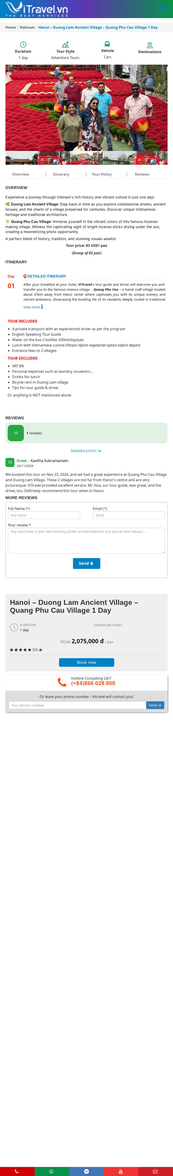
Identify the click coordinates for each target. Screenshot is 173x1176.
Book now (86, 662)
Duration (23, 51)
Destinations (150, 51)
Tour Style (65, 51)
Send (84, 563)
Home (10, 27)
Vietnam (27, 27)
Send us (155, 705)
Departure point (108, 625)
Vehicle (107, 50)
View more (32, 307)
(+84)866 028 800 (93, 683)
